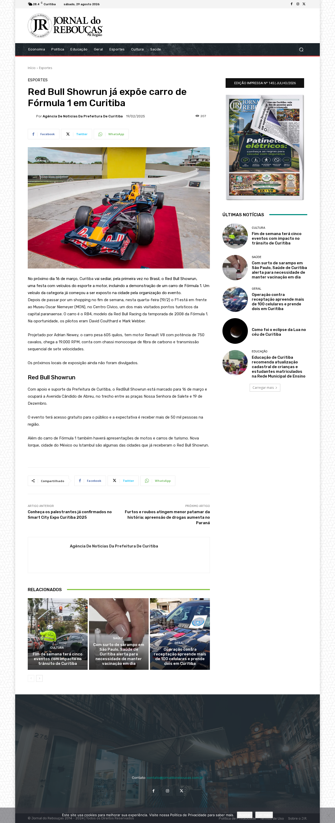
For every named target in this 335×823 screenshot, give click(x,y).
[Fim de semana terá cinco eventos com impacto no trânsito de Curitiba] (58, 634)
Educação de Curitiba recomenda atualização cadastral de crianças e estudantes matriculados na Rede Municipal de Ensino (278, 367)
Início (32, 68)
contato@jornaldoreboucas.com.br (175, 778)
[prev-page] (31, 678)
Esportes (45, 68)
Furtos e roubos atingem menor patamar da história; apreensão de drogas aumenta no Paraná (167, 517)
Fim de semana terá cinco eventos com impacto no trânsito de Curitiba (57, 659)
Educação (259, 351)
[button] (301, 49)
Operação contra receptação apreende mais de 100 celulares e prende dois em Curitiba (180, 656)
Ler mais (264, 815)
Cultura (57, 647)
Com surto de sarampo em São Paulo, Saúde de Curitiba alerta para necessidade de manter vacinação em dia (118, 654)
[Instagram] (298, 4)
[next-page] (39, 678)
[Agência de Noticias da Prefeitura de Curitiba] (32, 116)
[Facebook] (291, 4)
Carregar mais (263, 387)
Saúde (118, 638)
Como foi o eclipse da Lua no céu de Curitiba (279, 332)
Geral (179, 643)
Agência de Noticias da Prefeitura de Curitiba (83, 116)
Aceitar (244, 815)
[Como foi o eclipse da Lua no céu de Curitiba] (235, 331)
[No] (328, 815)
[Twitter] (304, 4)
